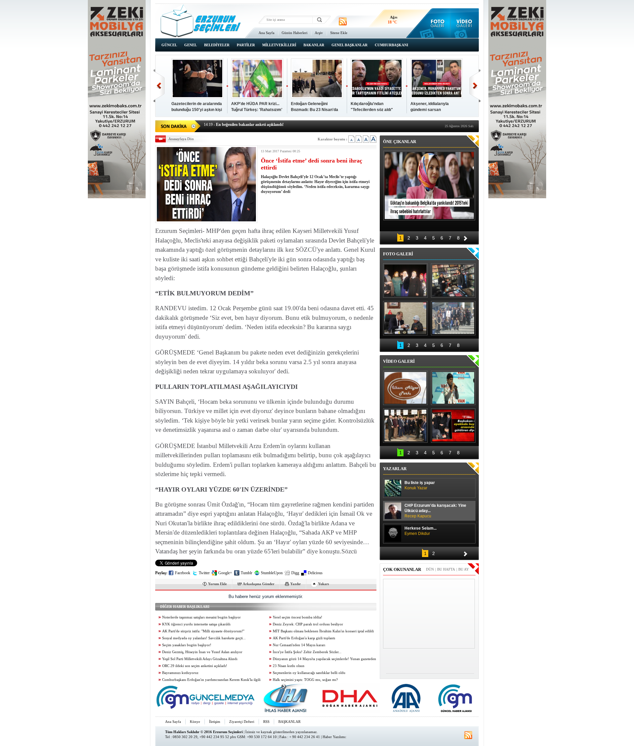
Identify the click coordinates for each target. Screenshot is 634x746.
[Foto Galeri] (436, 23)
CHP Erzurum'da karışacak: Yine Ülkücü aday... (435, 510)
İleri (475, 85)
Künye (195, 722)
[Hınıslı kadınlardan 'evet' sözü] (405, 280)
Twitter (204, 573)
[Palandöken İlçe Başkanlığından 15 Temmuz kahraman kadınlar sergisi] (453, 318)
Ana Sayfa (266, 33)
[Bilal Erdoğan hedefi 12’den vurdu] (405, 425)
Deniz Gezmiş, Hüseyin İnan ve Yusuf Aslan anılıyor (202, 652)
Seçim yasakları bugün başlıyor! (186, 645)
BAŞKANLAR (289, 722)
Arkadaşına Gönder (258, 584)
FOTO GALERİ (398, 253)
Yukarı (323, 584)
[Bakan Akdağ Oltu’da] (405, 318)
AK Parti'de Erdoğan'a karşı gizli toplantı (304, 638)
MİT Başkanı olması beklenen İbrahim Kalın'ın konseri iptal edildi (323, 631)
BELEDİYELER (216, 45)
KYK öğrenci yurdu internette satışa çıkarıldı (196, 624)
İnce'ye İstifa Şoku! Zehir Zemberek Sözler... (307, 652)
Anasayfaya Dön (181, 139)
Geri (159, 85)
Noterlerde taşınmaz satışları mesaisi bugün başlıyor (201, 617)
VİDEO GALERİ (399, 361)
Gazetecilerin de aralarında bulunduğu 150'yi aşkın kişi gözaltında (196, 109)
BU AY (463, 569)
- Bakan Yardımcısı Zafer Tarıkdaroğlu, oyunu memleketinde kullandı (268, 125)
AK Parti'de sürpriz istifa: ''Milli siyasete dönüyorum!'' (203, 631)
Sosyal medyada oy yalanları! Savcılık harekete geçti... (204, 638)
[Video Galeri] (465, 23)
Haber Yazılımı (334, 737)
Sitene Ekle (338, 33)
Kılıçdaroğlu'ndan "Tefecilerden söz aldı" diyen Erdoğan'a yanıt (372, 109)
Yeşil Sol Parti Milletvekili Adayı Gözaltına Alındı (199, 659)
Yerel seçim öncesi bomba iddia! (297, 617)
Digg (295, 573)
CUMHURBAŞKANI (391, 45)
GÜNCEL (169, 45)
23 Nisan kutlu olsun (288, 666)
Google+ (225, 573)
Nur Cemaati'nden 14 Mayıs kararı (299, 645)
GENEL (190, 45)
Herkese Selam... (421, 531)
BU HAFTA (446, 569)
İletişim (214, 722)
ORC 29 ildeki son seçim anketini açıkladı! (194, 666)
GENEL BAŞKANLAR (350, 45)
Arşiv (319, 33)
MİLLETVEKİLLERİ (279, 45)
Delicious (315, 573)
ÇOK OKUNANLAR (402, 569)
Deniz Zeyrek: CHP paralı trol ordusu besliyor (308, 624)
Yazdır (295, 584)
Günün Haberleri (294, 33)
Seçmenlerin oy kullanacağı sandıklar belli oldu (309, 673)
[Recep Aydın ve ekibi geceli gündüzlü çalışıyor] (453, 280)
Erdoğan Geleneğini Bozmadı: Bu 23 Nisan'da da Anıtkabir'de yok (314, 109)
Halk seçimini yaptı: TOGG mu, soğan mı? (305, 680)
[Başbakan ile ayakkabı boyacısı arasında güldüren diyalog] (453, 425)
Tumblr (246, 573)
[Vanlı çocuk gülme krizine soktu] (453, 388)
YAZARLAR (394, 468)
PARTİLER (246, 45)
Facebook (182, 573)
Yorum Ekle (217, 584)
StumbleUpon (272, 573)
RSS (266, 722)
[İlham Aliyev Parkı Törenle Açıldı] (405, 388)
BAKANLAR (313, 45)
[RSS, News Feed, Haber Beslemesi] (343, 21)
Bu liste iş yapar (420, 485)
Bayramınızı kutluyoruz (180, 673)
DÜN (430, 569)
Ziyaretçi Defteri (241, 722)
